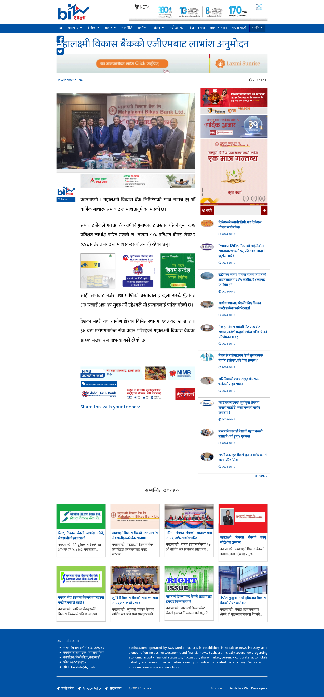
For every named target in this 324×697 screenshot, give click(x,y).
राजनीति (126, 28)
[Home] (90, 13)
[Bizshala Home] (61, 28)
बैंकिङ (91, 28)
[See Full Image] (126, 133)
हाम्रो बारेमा (67, 688)
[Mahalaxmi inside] (233, 172)
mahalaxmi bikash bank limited (101, 385)
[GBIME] (137, 394)
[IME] (233, 97)
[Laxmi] (162, 63)
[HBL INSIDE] (233, 127)
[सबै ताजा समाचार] (264, 210)
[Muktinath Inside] (137, 270)
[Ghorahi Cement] (97, 270)
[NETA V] (198, 12)
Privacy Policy (92, 688)
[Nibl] (137, 373)
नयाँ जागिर (176, 28)
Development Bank (70, 80)
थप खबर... (261, 475)
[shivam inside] (177, 270)
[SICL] (233, 111)
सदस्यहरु (116, 688)
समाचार (73, 28)
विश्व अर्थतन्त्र (196, 28)
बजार (108, 28)
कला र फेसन (218, 28)
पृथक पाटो (239, 28)
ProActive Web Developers (248, 688)
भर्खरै (255, 28)
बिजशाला (63, 199)
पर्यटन (156, 28)
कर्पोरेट (142, 28)
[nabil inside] (137, 181)
